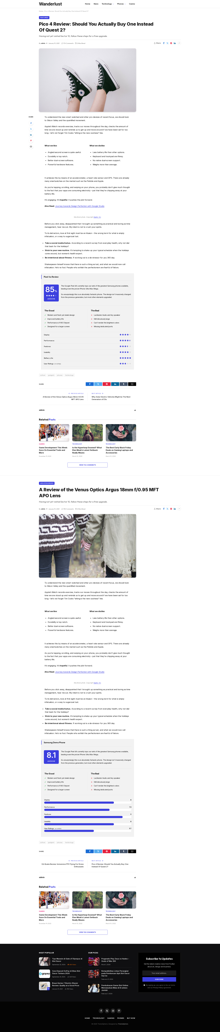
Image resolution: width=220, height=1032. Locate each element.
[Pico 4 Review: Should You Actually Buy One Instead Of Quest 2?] (87, 80)
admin (43, 43)
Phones (120, 4)
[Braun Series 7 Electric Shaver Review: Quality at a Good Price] (44, 986)
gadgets (51, 375)
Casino (132, 4)
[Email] (31, 146)
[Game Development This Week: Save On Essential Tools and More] (54, 432)
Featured (44, 17)
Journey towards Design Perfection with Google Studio (79, 206)
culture (42, 375)
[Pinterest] (31, 140)
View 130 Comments (87, 932)
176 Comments (69, 43)
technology (69, 375)
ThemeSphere (123, 1024)
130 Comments (69, 509)
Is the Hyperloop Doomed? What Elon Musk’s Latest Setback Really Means (87, 450)
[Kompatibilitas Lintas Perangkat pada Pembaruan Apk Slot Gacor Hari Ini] (93, 974)
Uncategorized (46, 483)
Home (87, 4)
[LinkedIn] (31, 134)
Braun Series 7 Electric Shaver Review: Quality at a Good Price (65, 984)
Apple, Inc (97, 217)
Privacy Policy (158, 988)
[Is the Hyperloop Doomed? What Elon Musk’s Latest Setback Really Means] (87, 432)
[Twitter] (31, 129)
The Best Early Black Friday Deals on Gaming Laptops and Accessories (119, 450)
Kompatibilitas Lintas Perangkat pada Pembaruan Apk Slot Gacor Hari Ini (115, 973)
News (96, 4)
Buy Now (131, 1018)
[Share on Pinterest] (171, 43)
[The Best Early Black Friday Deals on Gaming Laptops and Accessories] (121, 432)
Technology (107, 4)
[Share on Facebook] (163, 43)
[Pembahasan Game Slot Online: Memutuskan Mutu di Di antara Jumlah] (93, 988)
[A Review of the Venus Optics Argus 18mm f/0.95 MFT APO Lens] (87, 545)
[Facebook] (31, 123)
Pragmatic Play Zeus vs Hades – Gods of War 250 (115, 960)
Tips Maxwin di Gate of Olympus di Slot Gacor (67, 960)
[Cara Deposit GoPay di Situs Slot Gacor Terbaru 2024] (44, 974)
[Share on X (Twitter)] (167, 43)
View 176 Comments (87, 465)
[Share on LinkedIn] (174, 43)
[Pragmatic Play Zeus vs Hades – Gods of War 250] (93, 961)
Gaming (42, 444)
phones (59, 375)
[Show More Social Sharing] (179, 43)
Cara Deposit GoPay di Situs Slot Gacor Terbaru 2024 (66, 972)
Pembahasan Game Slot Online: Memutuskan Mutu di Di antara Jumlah (114, 987)
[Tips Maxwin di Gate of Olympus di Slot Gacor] (44, 961)
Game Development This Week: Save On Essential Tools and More (53, 450)
